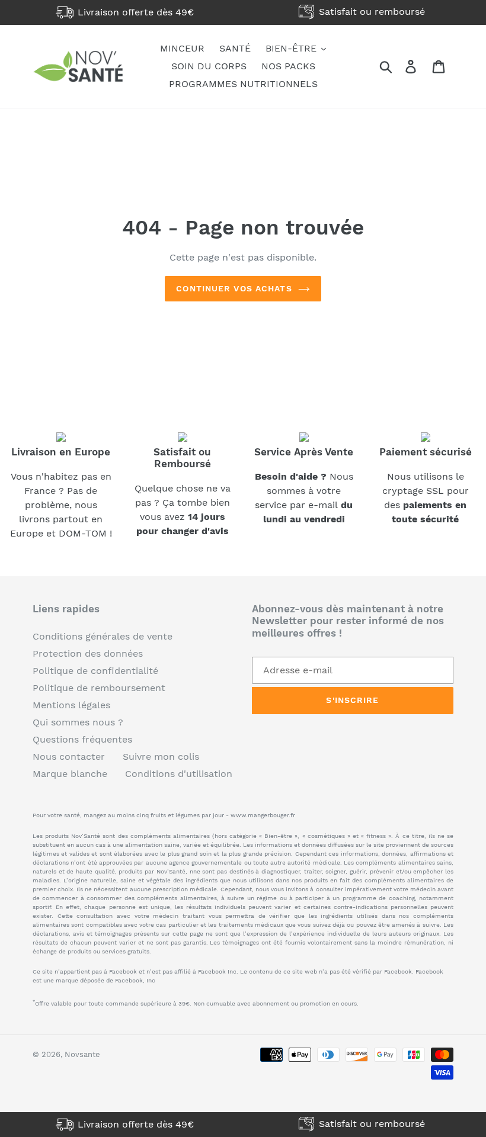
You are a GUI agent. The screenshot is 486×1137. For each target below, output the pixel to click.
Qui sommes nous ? (78, 722)
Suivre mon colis (161, 756)
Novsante (82, 1054)
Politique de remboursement (99, 687)
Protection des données (88, 653)
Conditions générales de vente (102, 636)
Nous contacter (69, 756)
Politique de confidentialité (95, 670)
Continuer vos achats (234, 288)
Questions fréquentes (82, 739)
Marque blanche (70, 773)
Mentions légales (71, 705)
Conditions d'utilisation (178, 773)
